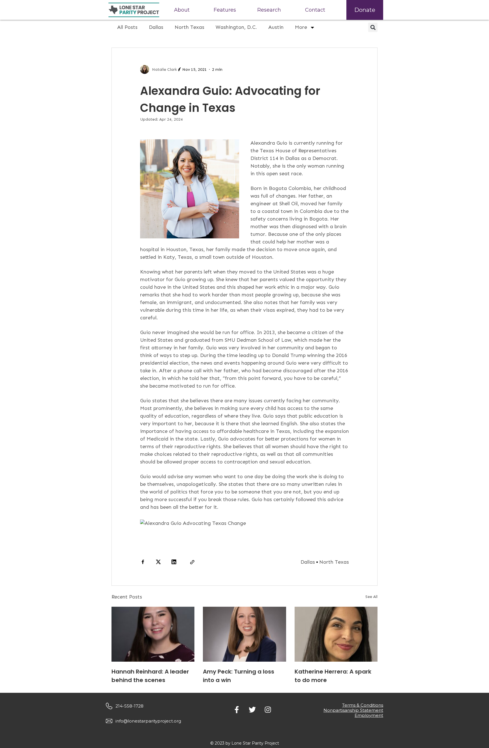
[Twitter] (252, 710)
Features (225, 10)
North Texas (189, 27)
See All (371, 596)
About (182, 10)
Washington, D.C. (236, 27)
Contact (315, 10)
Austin (276, 27)
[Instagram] (268, 710)
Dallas (156, 27)
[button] (373, 27)
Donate (364, 10)
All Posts (127, 27)
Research (269, 10)
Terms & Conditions (362, 705)
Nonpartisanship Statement (353, 710)
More (301, 27)
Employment (369, 715)
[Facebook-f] (237, 710)
